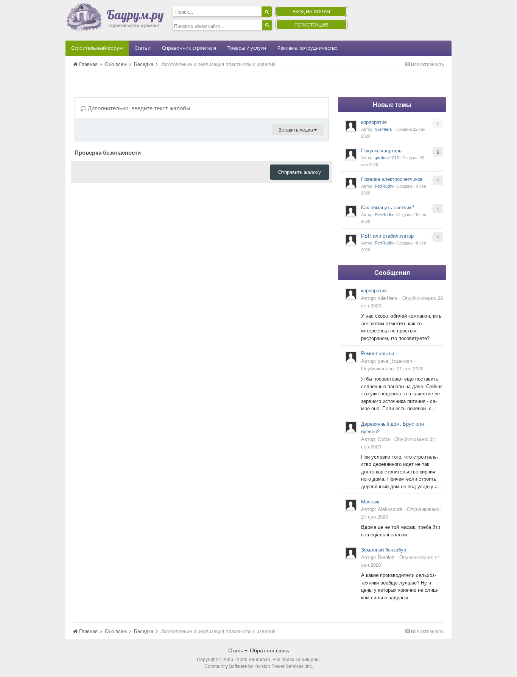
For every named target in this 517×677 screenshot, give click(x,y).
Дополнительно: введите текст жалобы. (139, 108)
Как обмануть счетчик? (387, 207)
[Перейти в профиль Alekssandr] (351, 505)
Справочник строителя (189, 47)
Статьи (142, 47)
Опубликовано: (392, 368)
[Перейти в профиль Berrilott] (351, 553)
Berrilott (386, 557)
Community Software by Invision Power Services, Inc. (258, 666)
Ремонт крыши (377, 353)
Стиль (236, 650)
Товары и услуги (246, 47)
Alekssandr (390, 508)
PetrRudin (384, 186)
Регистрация (311, 24)
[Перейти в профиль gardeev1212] (351, 154)
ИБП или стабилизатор (387, 235)
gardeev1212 (387, 157)
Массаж (370, 501)
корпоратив (374, 121)
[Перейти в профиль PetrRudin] (351, 182)
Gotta (384, 438)
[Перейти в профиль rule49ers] (351, 126)
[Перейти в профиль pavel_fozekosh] (351, 356)
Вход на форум (311, 11)
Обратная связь (269, 650)
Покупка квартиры (381, 150)
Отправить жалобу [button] (299, 172)
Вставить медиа (296, 129)
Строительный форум (97, 47)
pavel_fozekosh (395, 360)
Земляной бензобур (383, 549)
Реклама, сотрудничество (307, 47)
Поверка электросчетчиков (392, 178)
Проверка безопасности (108, 152)
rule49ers (383, 129)
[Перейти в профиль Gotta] (351, 427)
